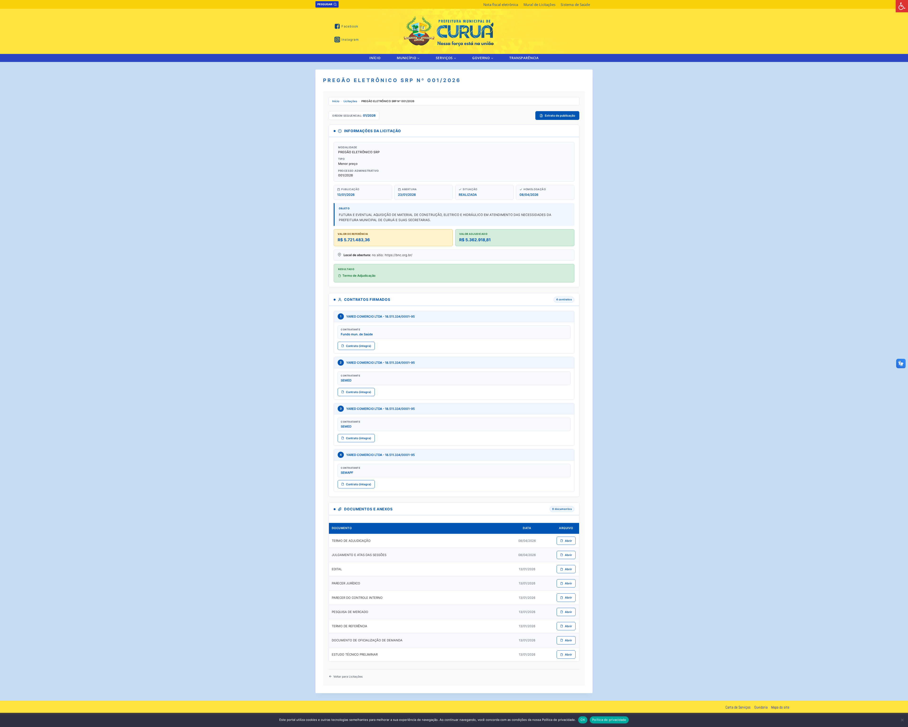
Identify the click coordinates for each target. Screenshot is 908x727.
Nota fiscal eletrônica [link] (500, 4)
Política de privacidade (609, 720)
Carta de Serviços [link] (738, 707)
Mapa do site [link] (780, 707)
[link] (902, 6)
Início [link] (375, 58)
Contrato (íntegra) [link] (358, 346)
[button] (418, 58)
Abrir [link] (568, 541)
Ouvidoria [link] (761, 707)
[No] (902, 720)
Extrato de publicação (560, 115)
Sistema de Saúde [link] (575, 4)
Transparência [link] (524, 58)
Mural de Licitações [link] (539, 4)
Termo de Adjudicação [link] (358, 275)
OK (583, 720)
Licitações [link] (350, 101)
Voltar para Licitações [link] (347, 676)
